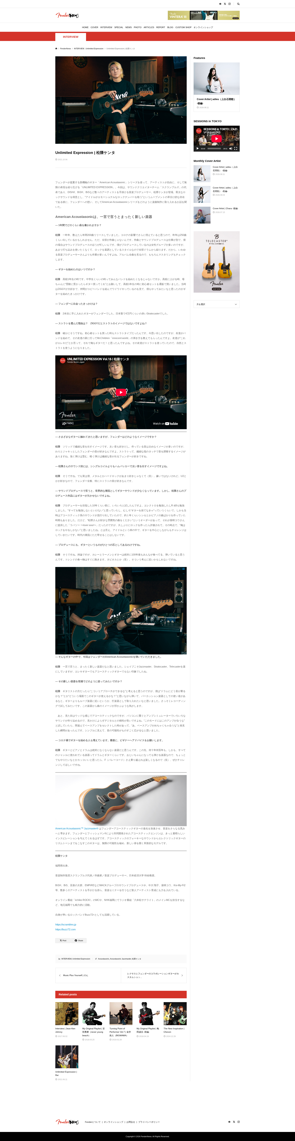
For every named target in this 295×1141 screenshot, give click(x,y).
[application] (217, 139)
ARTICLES (149, 27)
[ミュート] (230, 148)
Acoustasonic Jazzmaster (120, 959)
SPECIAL (118, 27)
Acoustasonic (103, 959)
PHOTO (138, 27)
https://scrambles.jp (65, 924)
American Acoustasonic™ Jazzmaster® (76, 828)
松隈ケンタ (136, 959)
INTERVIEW (106, 27)
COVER (94, 27)
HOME (85, 27)
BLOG (170, 27)
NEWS (128, 27)
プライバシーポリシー (149, 1122)
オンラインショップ (203, 27)
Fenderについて (93, 1122)
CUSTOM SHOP (183, 27)
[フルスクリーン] (235, 148)
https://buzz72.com (65, 929)
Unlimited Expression (81, 959)
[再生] (197, 148)
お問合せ (130, 1122)
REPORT (160, 27)
